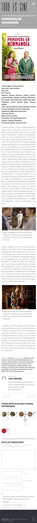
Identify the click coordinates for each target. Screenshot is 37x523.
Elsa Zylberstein (6, 364)
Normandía (5, 369)
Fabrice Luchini (22, 364)
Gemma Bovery (11, 365)
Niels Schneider (30, 367)
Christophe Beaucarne (23, 360)
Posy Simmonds (19, 371)
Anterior (5, 396)
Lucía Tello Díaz (15, 378)
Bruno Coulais (12, 360)
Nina (8, 429)
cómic (20, 362)
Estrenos (11, 358)
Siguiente (31, 396)
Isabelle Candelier (22, 365)
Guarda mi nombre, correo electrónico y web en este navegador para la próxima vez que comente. (19, 498)
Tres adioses (9, 413)
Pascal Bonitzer (22, 369)
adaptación (27, 358)
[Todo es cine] (15, 6)
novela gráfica (13, 369)
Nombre (25, 473)
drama (25, 362)
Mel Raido (22, 367)
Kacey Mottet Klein (13, 367)
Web (24, 488)
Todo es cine (5, 519)
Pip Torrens (10, 371)
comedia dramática (12, 362)
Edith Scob (30, 362)
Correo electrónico (28, 480)
